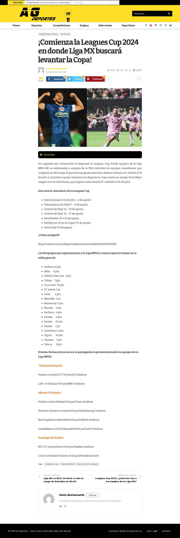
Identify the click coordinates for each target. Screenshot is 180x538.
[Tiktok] (165, 25)
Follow (92, 495)
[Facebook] (146, 25)
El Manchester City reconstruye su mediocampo (48, 3)
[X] (156, 25)
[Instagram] (160, 25)
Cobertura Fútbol (48, 34)
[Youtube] (151, 25)
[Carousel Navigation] (114, 2)
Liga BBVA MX (67, 464)
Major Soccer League (87, 464)
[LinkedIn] (170, 25)
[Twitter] (60, 506)
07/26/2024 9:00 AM (56, 72)
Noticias (65, 34)
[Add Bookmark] (139, 79)
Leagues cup (52, 464)
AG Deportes (21, 531)
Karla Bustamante (56, 68)
